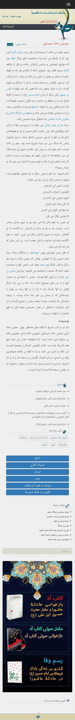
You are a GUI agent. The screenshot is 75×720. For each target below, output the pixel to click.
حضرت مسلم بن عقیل (57, 76)
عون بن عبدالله (63, 526)
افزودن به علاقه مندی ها (37, 492)
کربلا (66, 70)
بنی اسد (47, 58)
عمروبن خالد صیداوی (59, 437)
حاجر (40, 101)
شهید (53, 445)
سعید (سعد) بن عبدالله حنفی (58, 512)
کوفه (13, 58)
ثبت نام (5, 16)
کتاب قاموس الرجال (35, 345)
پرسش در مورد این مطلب (37, 485)
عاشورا (44, 445)
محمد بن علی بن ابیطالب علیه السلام (55, 535)
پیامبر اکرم (17, 52)
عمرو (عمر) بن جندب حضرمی (57, 516)
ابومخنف (34, 252)
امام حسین (34, 94)
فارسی (10, 44)
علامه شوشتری (15, 351)
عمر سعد (44, 265)
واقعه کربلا (63, 445)
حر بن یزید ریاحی (53, 125)
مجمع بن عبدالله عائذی (20, 113)
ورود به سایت (15, 16)
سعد (9, 107)
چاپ (37, 478)
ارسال (38, 472)
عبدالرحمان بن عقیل (61, 521)
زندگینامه (23, 437)
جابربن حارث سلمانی (58, 119)
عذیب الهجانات (15, 101)
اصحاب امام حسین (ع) (38, 437)
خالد (37, 113)
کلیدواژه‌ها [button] (8, 26)
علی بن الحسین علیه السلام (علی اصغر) (54, 530)
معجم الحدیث (13, 345)
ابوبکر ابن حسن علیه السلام (58, 539)
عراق (33, 107)
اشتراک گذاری (37, 465)
